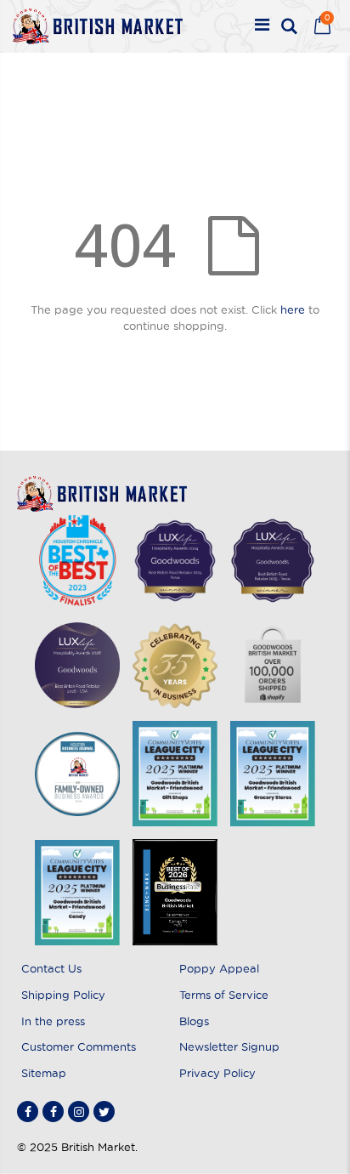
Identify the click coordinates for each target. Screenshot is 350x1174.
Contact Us (51, 968)
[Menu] (262, 26)
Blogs (194, 1021)
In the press (53, 1021)
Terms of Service (223, 995)
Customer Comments (78, 1046)
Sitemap (43, 1073)
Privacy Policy (217, 1073)
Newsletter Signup (229, 1046)
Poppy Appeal (219, 968)
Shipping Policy (63, 995)
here (292, 309)
